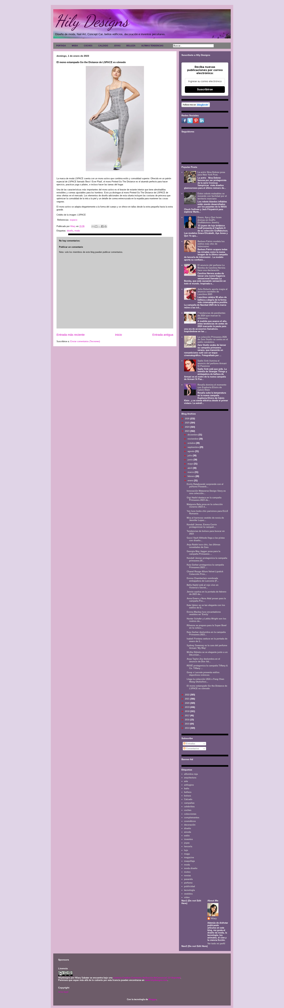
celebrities (189, 806)
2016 (187, 719)
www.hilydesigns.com (156, 980)
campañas (189, 803)
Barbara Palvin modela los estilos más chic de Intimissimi (211, 244)
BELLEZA (130, 46)
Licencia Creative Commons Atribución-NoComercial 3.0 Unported (146, 977)
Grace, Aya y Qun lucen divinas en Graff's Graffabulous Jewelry (210, 220)
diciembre (193, 434)
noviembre (193, 439)
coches (187, 810)
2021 (187, 699)
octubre (192, 443)
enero (191, 480)
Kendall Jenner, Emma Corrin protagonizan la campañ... (202, 525)
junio (190, 459)
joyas (186, 843)
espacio (73, 220)
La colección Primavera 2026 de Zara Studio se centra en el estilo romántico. (213, 339)
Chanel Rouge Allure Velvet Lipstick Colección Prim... (205, 572)
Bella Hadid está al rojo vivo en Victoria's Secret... (202, 586)
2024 (187, 427)
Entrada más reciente (71, 334)
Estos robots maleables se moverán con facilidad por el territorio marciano (212, 196)
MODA (75, 46)
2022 (187, 694)
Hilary (214, 918)
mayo (191, 464)
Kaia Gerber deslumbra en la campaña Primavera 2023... (206, 633)
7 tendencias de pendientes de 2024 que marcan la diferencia (211, 315)
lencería (188, 846)
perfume (188, 883)
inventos (188, 839)
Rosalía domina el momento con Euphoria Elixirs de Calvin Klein (212, 387)
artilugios (189, 785)
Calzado (188, 799)
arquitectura (190, 777)
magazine (189, 857)
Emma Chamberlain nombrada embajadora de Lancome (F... (203, 579)
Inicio (118, 334)
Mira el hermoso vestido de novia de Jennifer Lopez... (205, 519)
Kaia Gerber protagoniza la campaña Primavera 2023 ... (205, 566)
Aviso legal (63, 991)
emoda (187, 832)
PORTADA (61, 46)
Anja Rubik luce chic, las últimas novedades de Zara (203, 545)
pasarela (188, 879)
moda (77, 230)
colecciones (190, 814)
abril (190, 468)
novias (187, 875)
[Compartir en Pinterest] (105, 226)
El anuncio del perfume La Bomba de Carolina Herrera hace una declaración (211, 268)
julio (190, 455)
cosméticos (190, 821)
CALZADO (103, 46)
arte (186, 781)
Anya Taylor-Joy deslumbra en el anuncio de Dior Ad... (203, 660)
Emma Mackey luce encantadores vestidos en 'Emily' (204, 613)
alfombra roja (191, 774)
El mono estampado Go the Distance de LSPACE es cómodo (207, 687)
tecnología (189, 890)
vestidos (188, 894)
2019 (187, 707)
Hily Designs (92, 21)
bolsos (187, 795)
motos (187, 872)
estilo (187, 835)
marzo (191, 472)
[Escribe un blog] (96, 226)
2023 (187, 431)
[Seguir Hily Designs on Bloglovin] (195, 106)
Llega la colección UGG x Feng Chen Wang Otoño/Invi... (205, 680)
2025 (187, 422)
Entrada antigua (162, 334)
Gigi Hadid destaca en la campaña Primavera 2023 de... (204, 498)
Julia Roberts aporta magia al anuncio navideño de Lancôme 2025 (212, 291)
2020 (187, 703)
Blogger (152, 999)
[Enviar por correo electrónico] (93, 226)
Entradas (190, 743)
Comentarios (192, 748)
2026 (187, 418)
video (187, 897)
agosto (191, 451)
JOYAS (117, 46)
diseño (70, 230)
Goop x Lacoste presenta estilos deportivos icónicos (203, 673)
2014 (187, 728)
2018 (187, 711)
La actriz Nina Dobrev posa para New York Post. (211, 173)
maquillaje (189, 861)
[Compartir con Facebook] (102, 226)
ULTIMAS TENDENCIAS (152, 46)
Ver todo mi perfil (216, 943)
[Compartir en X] (99, 226)
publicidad (189, 886)
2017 (187, 715)
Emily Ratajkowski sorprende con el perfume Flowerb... (205, 485)
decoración (189, 825)
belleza (187, 792)
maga (187, 854)
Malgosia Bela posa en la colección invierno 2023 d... (205, 505)
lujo (186, 850)
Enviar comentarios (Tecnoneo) (85, 341)
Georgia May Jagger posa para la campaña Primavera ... (203, 552)
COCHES (88, 46)
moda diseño (190, 868)
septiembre (194, 447)
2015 (187, 724)
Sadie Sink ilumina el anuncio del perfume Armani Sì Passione (212, 363)
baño (186, 788)
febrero (191, 476)
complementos (191, 817)
